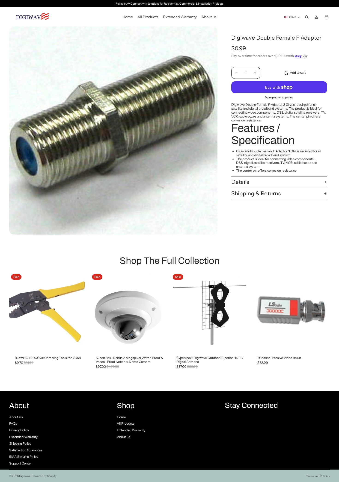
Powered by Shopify (44, 476)
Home (121, 417)
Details (240, 182)
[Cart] (326, 17)
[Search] (307, 17)
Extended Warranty (23, 437)
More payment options (279, 97)
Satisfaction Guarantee (25, 450)
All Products (125, 423)
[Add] (80, 343)
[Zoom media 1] (113, 130)
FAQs (13, 423)
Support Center (20, 463)
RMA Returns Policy (23, 457)
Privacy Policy (19, 430)
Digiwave (24, 476)
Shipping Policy (20, 443)
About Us (16, 417)
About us (123, 437)
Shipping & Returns (256, 193)
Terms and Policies (318, 476)
